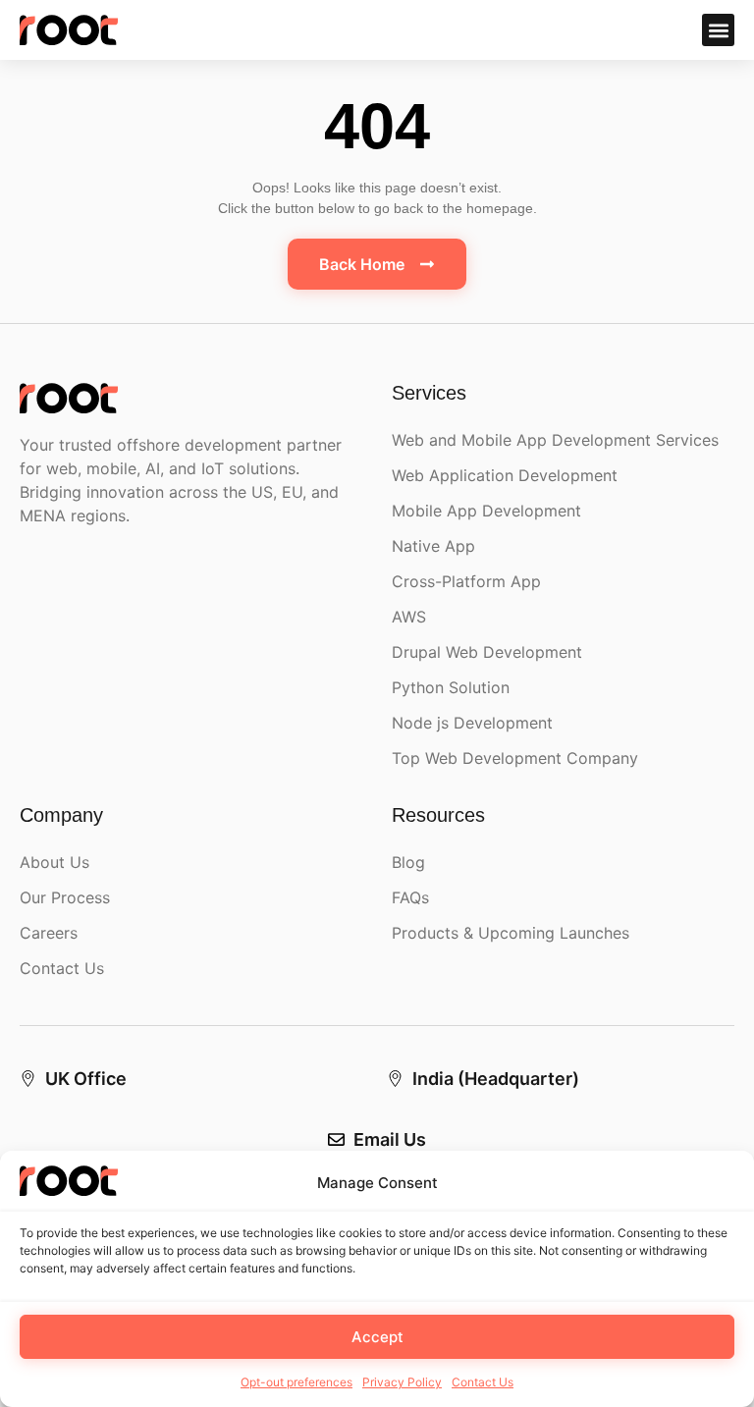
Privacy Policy (402, 1382)
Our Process (65, 897)
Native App (433, 546)
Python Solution (451, 687)
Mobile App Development (486, 510)
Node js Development (472, 722)
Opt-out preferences (296, 1382)
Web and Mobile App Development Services (555, 440)
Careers (49, 933)
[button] (718, 30)
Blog (408, 862)
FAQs (410, 897)
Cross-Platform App (466, 581)
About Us (54, 862)
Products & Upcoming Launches (510, 933)
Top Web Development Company (515, 758)
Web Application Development (505, 475)
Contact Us (482, 1382)
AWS (409, 616)
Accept (377, 1336)
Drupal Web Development (487, 652)
